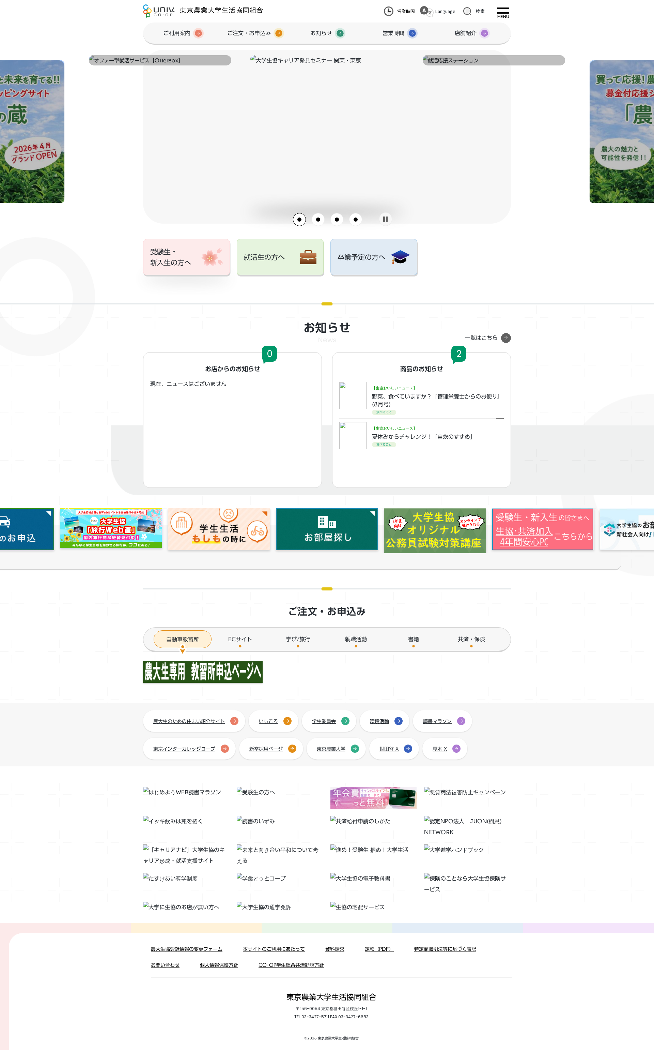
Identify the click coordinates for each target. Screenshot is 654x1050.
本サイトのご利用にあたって (274, 949)
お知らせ (321, 33)
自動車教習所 (182, 639)
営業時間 (406, 11)
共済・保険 (471, 639)
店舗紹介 (466, 33)
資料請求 (334, 949)
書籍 (413, 639)
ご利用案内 (176, 33)
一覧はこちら (481, 338)
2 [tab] (318, 219)
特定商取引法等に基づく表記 (445, 949)
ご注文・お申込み (249, 33)
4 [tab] (355, 219)
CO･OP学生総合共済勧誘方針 (291, 965)
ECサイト (240, 639)
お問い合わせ (165, 965)
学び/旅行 (298, 639)
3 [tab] (336, 219)
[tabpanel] (327, 60)
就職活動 (356, 639)
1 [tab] (299, 219)
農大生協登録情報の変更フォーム (186, 949)
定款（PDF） (379, 949)
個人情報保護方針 (219, 965)
